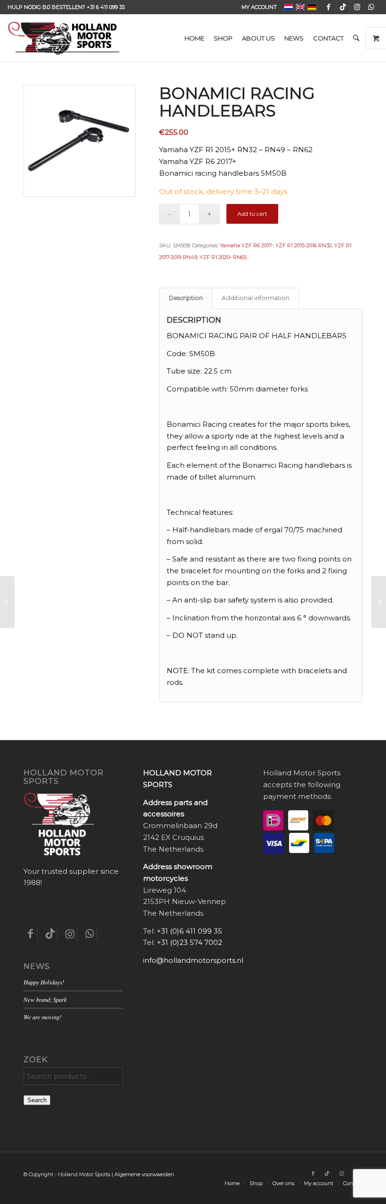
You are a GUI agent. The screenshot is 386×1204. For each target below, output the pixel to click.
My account (259, 7)
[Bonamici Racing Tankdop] (378, 602)
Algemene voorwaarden (144, 1174)
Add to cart (252, 213)
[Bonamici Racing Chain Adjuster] (7, 602)
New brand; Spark (45, 999)
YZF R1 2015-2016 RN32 (303, 245)
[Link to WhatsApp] (371, 7)
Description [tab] (186, 297)
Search (37, 1100)
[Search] (356, 38)
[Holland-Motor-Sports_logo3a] (64, 38)
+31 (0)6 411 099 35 (189, 931)
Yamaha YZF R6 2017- (246, 245)
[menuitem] (257, 7)
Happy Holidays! (44, 982)
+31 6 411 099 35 (106, 7)
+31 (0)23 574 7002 (189, 942)
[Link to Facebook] (329, 7)
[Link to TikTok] (343, 7)
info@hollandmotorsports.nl (193, 960)
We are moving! (42, 1017)
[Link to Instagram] (357, 7)
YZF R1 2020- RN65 (223, 257)
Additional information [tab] (256, 297)
